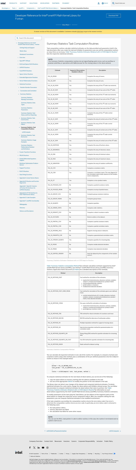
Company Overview (35, 441)
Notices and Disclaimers (27, 211)
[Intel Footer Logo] (19, 452)
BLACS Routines (24, 171)
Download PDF (113, 16)
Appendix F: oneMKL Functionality (29, 201)
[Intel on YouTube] (43, 448)
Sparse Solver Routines (26, 74)
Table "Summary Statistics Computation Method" (63, 266)
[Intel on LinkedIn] (38, 448)
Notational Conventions (26, 54)
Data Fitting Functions (26, 174)
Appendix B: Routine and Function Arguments (29, 182)
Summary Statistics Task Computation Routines (28, 128)
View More (65, 25)
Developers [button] (44, 3)
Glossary (22, 207)
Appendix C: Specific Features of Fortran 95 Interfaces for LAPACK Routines (28, 188)
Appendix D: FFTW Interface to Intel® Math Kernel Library (28, 193)
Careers (74, 441)
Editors (70, 381)
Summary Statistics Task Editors (28, 123)
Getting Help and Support (27, 47)
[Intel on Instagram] (47, 448)
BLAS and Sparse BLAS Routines (29, 64)
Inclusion (100, 441)
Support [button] (23, 3)
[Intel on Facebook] (30, 448)
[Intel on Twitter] (34, 448)
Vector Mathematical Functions (28, 81)
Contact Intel (48, 441)
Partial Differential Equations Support (28, 159)
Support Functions (25, 168)
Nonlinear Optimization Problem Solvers (29, 164)
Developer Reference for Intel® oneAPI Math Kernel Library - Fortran (28, 43)
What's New (23, 51)
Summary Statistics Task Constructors (28, 118)
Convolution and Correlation (28, 91)
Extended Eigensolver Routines (29, 77)
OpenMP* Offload (25, 61)
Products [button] (13, 3)
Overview (22, 57)
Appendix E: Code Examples (28, 197)
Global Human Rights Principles (91, 462)
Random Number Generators (28, 87)
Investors (67, 441)
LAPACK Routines (25, 67)
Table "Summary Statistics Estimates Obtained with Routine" (91, 52)
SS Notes (76, 269)
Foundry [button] (65, 3)
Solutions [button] (33, 3)
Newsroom (58, 441)
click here (80, 31)
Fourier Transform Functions (28, 152)
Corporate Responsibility (86, 441)
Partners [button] (55, 3)
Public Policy (108, 441)
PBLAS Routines (24, 155)
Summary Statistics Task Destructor (28, 136)
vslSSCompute (26, 132)
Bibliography (23, 204)
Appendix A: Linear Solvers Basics (29, 178)
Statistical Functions (25, 84)
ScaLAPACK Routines (26, 71)
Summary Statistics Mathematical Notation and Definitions (27, 147)
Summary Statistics (25, 94)
